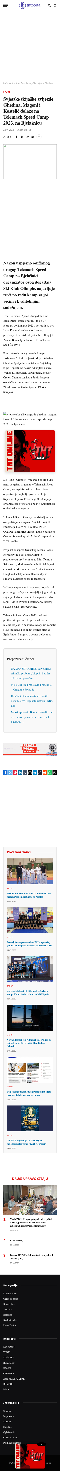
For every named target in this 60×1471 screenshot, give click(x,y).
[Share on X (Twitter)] (22, 136)
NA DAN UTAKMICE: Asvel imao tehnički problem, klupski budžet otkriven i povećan (31, 673)
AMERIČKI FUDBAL (14, 1378)
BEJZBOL (8, 1384)
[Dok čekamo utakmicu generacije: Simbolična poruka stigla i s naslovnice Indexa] (30, 1070)
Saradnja (7, 1426)
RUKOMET (8, 1362)
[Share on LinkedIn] (32, 136)
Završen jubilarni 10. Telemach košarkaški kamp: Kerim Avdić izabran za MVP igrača (28, 992)
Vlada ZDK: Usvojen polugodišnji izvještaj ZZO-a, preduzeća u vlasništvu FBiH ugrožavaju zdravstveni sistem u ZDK (31, 1222)
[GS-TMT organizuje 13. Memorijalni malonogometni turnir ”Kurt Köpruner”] (30, 1118)
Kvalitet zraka (9, 1320)
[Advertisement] (30, 46)
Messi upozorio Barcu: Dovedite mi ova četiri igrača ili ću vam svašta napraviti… (32, 717)
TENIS (6, 1352)
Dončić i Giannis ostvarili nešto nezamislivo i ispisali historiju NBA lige (32, 700)
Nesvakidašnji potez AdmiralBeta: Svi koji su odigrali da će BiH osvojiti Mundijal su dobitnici (29, 1043)
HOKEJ (7, 1368)
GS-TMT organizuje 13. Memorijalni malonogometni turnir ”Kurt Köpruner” (26, 1142)
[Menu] (5, 5)
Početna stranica (11, 83)
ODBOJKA (8, 1373)
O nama (7, 1410)
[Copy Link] (27, 136)
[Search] (49, 5)
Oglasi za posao (10, 1298)
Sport (6, 91)
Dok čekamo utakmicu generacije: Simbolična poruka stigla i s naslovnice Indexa (29, 1093)
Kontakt (7, 1421)
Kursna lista (8, 1304)
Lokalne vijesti (10, 1293)
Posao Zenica (9, 1325)
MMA (6, 1389)
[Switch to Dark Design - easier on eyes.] (55, 5)
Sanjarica (7, 1309)
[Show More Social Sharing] (39, 136)
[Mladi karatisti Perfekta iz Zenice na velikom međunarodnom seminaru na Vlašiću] (30, 871)
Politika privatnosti (12, 1442)
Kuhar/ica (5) (16, 1240)
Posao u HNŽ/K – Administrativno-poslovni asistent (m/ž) (31, 1256)
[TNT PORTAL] (29, 5)
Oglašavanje (9, 1432)
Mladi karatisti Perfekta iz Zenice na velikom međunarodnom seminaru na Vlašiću (29, 895)
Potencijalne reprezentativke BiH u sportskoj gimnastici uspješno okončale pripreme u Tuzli (29, 943)
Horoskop (7, 1314)
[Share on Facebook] (16, 136)
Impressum (8, 1416)
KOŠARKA (8, 1357)
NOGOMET (9, 1346)
